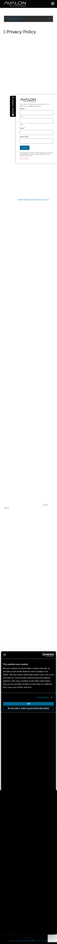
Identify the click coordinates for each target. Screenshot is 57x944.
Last (21, 124)
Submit (24, 147)
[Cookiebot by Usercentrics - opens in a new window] (42, 655)
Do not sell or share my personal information (28, 708)
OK (28, 704)
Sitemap (28, 937)
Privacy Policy (41, 941)
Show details (43, 697)
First (21, 116)
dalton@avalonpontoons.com (33, 200)
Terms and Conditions (20, 941)
